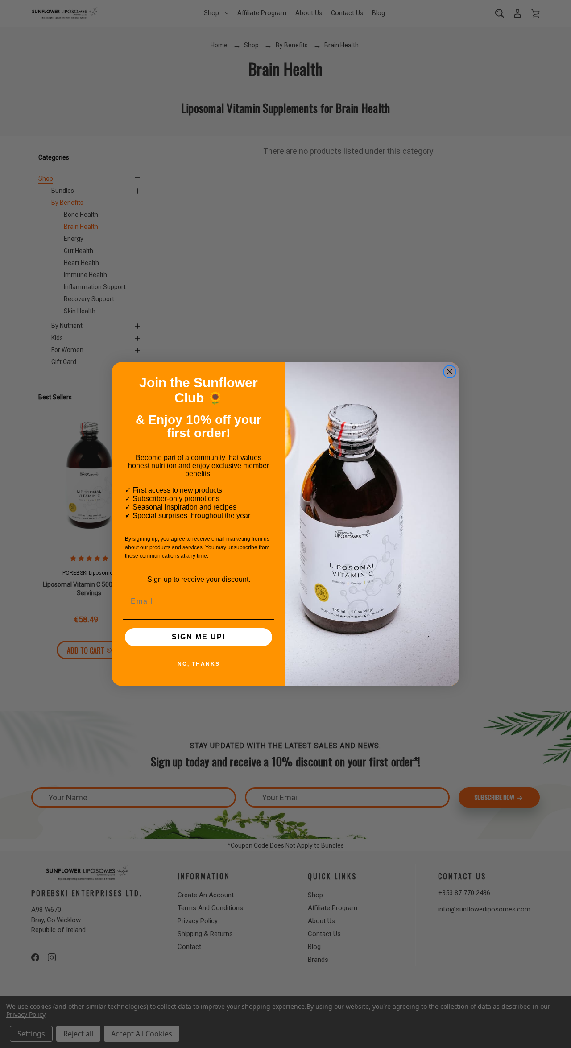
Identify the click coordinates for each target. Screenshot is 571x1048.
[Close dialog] (449, 371)
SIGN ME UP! (199, 637)
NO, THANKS (199, 664)
